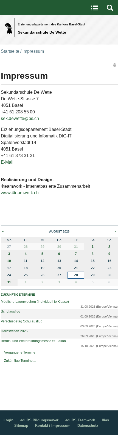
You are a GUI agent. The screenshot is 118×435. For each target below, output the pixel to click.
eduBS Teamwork (80, 420)
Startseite (10, 51)
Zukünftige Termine (18, 294)
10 (9, 261)
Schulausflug (10, 311)
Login (8, 420)
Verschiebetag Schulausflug (22, 321)
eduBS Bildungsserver (39, 420)
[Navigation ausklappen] (94, 7)
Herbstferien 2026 (14, 331)
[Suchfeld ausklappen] (110, 7)
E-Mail (7, 162)
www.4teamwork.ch (20, 192)
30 (59, 247)
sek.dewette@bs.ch (20, 118)
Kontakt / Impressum (53, 426)
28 (26, 247)
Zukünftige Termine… (20, 361)
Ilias (105, 420)
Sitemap (21, 426)
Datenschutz (87, 426)
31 (76, 247)
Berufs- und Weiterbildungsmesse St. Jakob (33, 341)
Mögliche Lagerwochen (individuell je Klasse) (35, 302)
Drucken (115, 65)
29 (42, 247)
